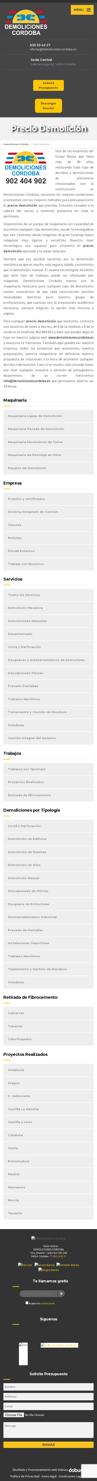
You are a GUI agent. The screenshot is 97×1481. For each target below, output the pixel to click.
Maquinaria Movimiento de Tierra (35, 442)
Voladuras (16, 725)
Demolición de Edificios (27, 839)
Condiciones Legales (73, 1476)
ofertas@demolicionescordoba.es (53, 49)
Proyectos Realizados (26, 782)
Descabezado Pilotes (25, 673)
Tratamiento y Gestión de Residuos (37, 712)
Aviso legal (49, 1476)
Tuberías (15, 1026)
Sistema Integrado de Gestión (33, 512)
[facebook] (44, 1332)
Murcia (13, 1200)
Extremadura (18, 1161)
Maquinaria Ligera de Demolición (35, 416)
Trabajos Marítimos (24, 699)
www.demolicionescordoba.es (71, 337)
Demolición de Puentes (27, 852)
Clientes (14, 525)
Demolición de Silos (24, 865)
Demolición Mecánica (25, 608)
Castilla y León (20, 1122)
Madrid (13, 1174)
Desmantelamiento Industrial (32, 917)
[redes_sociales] (44, 75)
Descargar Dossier (48, 105)
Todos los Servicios (24, 595)
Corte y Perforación (24, 647)
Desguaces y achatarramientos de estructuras (46, 660)
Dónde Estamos (21, 551)
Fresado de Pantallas (25, 930)
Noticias (14, 538)
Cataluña (15, 1135)
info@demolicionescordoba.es (26, 381)
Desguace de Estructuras (29, 904)
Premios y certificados (26, 499)
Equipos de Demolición (27, 468)
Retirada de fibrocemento (29, 795)
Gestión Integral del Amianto (32, 738)
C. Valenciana (19, 1096)
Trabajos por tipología (27, 769)
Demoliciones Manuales (27, 621)
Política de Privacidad (24, 1476)
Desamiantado (20, 634)
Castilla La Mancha (23, 1109)
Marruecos (16, 1187)
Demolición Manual (23, 878)
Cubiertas (16, 1013)
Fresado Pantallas (23, 686)
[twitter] (53, 1332)
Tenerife (15, 1213)
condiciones (48, 1303)
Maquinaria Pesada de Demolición (36, 429)
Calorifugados (20, 1039)
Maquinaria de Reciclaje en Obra (34, 455)
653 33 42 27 (40, 45)
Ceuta (13, 1148)
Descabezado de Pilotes (28, 891)
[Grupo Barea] (48, 1270)
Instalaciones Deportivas (28, 943)
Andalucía (16, 1070)
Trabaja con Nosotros (26, 564)
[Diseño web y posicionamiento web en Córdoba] (77, 1470)
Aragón (14, 1083)
